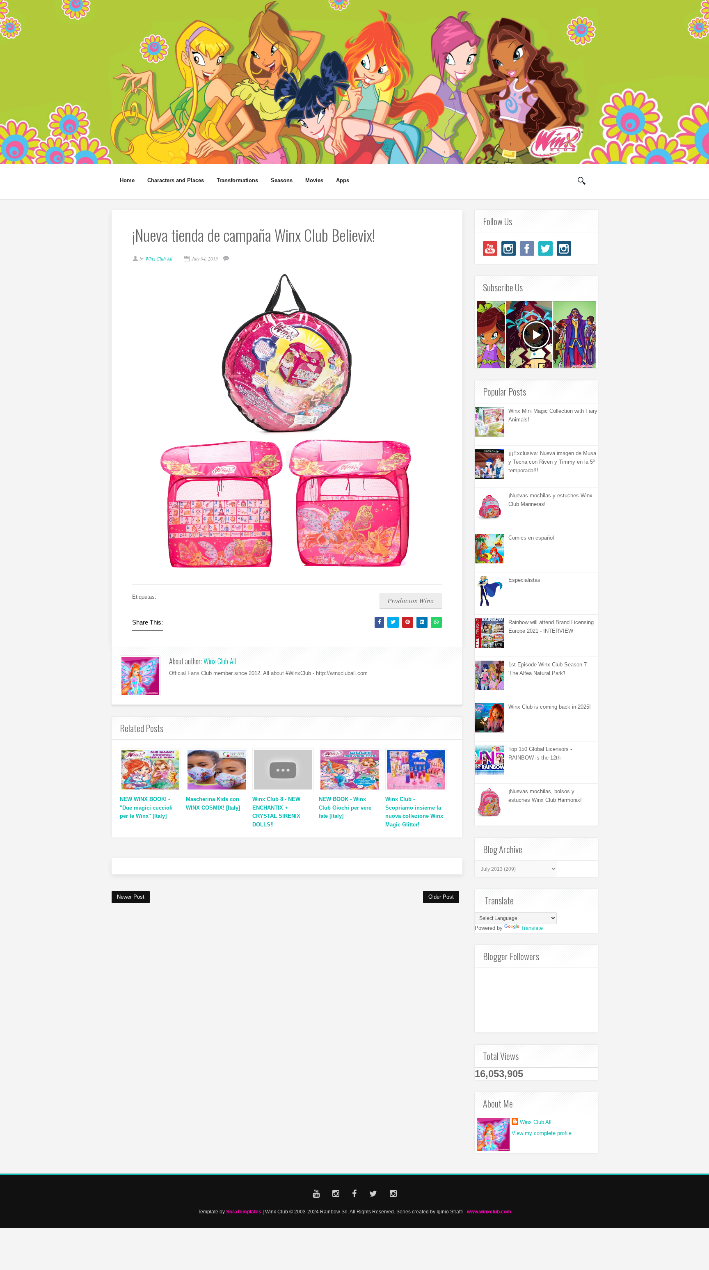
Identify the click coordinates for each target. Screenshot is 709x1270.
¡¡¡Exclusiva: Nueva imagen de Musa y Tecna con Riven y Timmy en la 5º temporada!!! (552, 462)
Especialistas (524, 580)
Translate (532, 928)
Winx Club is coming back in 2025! (549, 707)
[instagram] (508, 248)
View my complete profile (542, 1133)
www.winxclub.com (489, 1211)
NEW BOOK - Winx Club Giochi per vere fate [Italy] (345, 807)
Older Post (441, 897)
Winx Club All (220, 661)
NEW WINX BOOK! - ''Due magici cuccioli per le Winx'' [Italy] (146, 807)
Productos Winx (410, 600)
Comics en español (531, 538)
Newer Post (130, 897)
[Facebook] (527, 248)
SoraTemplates (243, 1211)
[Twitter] (545, 248)
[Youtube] (490, 248)
